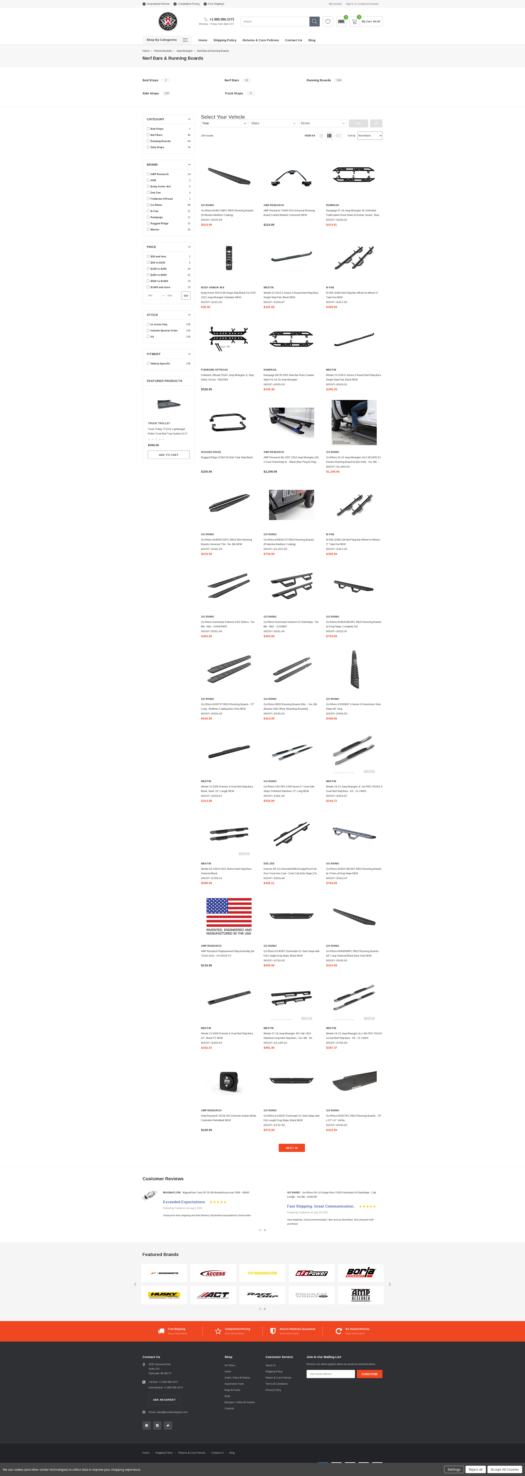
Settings (454, 1469)
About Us (271, 1365)
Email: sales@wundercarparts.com (168, 1412)
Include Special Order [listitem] (164, 330)
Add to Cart (169, 454)
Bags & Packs (232, 1390)
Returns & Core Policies (191, 1452)
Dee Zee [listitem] (156, 192)
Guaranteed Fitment (158, 3)
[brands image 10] (361, 1295)
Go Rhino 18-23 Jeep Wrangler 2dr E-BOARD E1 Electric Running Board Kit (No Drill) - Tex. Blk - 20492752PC (353, 462)
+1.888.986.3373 (221, 19)
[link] (168, 404)
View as (310, 135)
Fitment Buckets (163, 50)
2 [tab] (265, 1230)
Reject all (476, 1469)
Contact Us (217, 1452)
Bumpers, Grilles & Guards (240, 1402)
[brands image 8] (312, 1295)
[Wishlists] (328, 21)
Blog (232, 1452)
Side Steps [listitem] (157, 147)
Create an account (368, 3)
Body (227, 1396)
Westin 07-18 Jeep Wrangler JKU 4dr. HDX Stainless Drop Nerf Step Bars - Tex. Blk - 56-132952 (288, 1038)
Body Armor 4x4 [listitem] (160, 186)
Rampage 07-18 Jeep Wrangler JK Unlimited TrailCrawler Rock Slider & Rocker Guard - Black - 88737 (354, 215)
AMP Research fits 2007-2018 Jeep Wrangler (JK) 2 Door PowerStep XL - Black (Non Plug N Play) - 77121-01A (291, 462)
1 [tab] (260, 1230)
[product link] (229, 175)
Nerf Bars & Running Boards (213, 50)
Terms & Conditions (277, 1383)
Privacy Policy (273, 1390)
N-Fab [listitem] (154, 211)
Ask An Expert (164, 1399)
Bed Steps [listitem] (157, 128)
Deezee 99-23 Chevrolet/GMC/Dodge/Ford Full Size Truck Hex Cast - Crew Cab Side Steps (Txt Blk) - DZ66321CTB (290, 873)
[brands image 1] (164, 1273)
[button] (341, 21)
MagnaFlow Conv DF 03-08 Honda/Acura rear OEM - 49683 (216, 1192)
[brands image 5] (262, 1273)
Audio (228, 1371)
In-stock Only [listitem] (159, 324)
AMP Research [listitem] (160, 174)
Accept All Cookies (505, 1469)
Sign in (350, 3)
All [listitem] (152, 336)
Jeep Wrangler (184, 50)
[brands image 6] (262, 1295)
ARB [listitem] (153, 180)
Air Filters (230, 1365)
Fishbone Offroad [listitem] (162, 198)
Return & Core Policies (278, 1377)
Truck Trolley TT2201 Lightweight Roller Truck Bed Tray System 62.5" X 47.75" (168, 434)
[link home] (168, 21)
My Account (335, 3)
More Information (177, 1333)
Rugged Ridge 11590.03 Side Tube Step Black (227, 457)
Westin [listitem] (155, 229)
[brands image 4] (213, 1295)
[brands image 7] (312, 1273)
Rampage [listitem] (157, 217)
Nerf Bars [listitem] (156, 135)
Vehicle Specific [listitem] (160, 363)
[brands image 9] (361, 1273)
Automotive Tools (234, 1383)
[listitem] (169, 256)
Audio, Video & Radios (237, 1377)
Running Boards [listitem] (161, 141)
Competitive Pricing (189, 3)
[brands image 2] (164, 1295)
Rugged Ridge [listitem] (159, 223)
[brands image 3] (213, 1273)
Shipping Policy (274, 1371)
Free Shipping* (216, 3)
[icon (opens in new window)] (147, 1425)
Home (146, 50)
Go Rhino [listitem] (156, 205)
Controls (229, 1408)
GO (186, 295)
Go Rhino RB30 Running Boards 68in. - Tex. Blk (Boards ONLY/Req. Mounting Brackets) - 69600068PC (290, 709)
